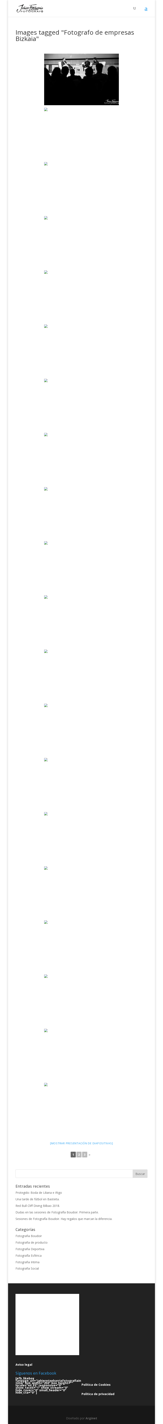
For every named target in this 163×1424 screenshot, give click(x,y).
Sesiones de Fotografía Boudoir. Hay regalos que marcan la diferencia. (63, 1219)
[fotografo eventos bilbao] (81, 404)
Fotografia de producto (31, 1242)
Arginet (91, 1418)
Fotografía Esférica (28, 1256)
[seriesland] (81, 79)
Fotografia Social (27, 1268)
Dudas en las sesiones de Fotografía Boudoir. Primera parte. (57, 1212)
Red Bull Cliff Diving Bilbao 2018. (37, 1206)
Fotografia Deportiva (29, 1249)
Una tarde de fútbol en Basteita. (37, 1199)
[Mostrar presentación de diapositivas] (81, 1143)
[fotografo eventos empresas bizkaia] (81, 458)
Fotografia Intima (27, 1262)
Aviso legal (23, 1365)
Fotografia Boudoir (28, 1236)
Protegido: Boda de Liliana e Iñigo (38, 1193)
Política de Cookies (96, 1385)
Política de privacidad (98, 1394)
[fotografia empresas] (81, 567)
